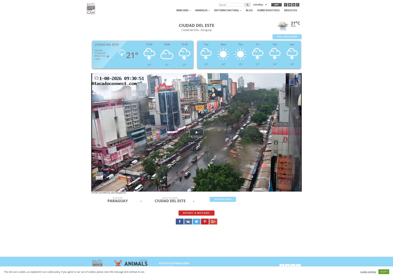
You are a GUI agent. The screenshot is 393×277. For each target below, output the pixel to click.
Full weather (287, 36)
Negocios (290, 10)
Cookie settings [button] (368, 271)
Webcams (182, 10)
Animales (201, 10)
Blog (249, 10)
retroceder (222, 199)
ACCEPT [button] (383, 271)
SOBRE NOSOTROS (268, 10)
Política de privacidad (174, 263)
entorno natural (227, 10)
